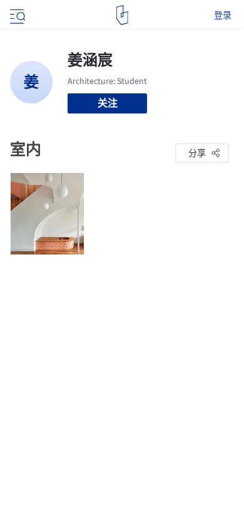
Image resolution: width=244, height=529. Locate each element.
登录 (222, 15)
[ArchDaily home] (122, 15)
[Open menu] (16, 15)
